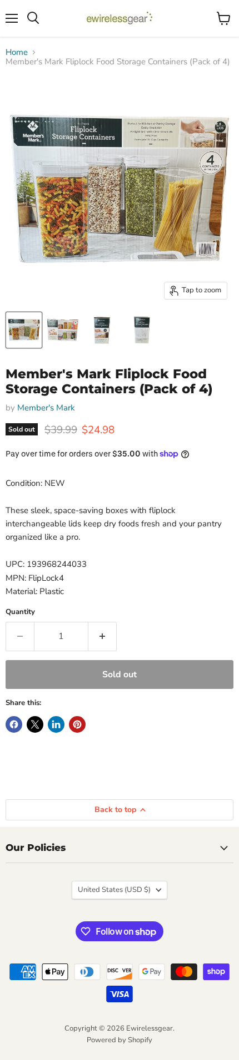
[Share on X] (35, 724)
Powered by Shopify (119, 1040)
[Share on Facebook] (14, 724)
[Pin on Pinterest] (77, 724)
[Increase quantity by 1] (102, 636)
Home (17, 52)
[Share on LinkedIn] (56, 724)
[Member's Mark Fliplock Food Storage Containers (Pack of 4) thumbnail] (24, 330)
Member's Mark (46, 407)
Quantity (20, 612)
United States (114, 890)
